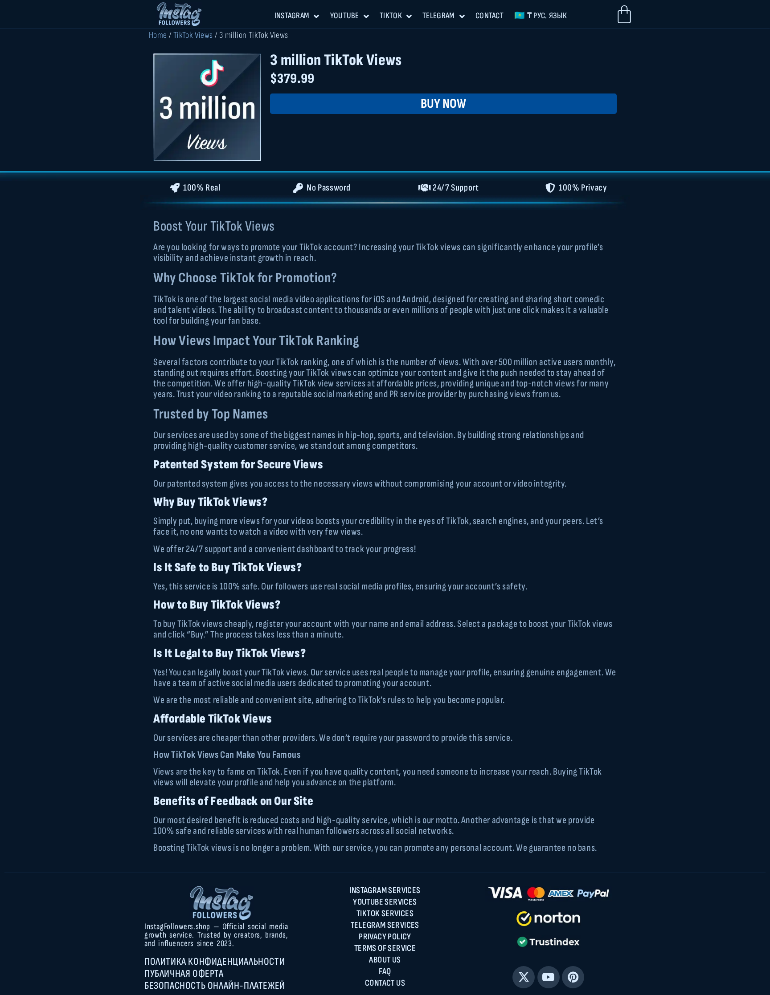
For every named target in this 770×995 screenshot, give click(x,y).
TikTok (391, 16)
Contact (489, 16)
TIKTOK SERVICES (385, 913)
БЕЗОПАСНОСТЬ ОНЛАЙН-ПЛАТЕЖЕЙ (214, 985)
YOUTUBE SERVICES (385, 902)
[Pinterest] (573, 977)
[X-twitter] (523, 977)
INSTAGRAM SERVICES (384, 890)
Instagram (292, 16)
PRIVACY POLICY (385, 936)
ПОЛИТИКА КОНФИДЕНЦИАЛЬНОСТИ (214, 961)
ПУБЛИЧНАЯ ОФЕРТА (184, 973)
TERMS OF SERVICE (385, 948)
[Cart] (624, 14)
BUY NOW (443, 104)
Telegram (438, 16)
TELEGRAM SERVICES (385, 925)
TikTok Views (193, 35)
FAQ (385, 971)
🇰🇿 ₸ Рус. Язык (540, 16)
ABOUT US (385, 959)
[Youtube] (548, 977)
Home (158, 35)
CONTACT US (385, 983)
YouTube (344, 16)
